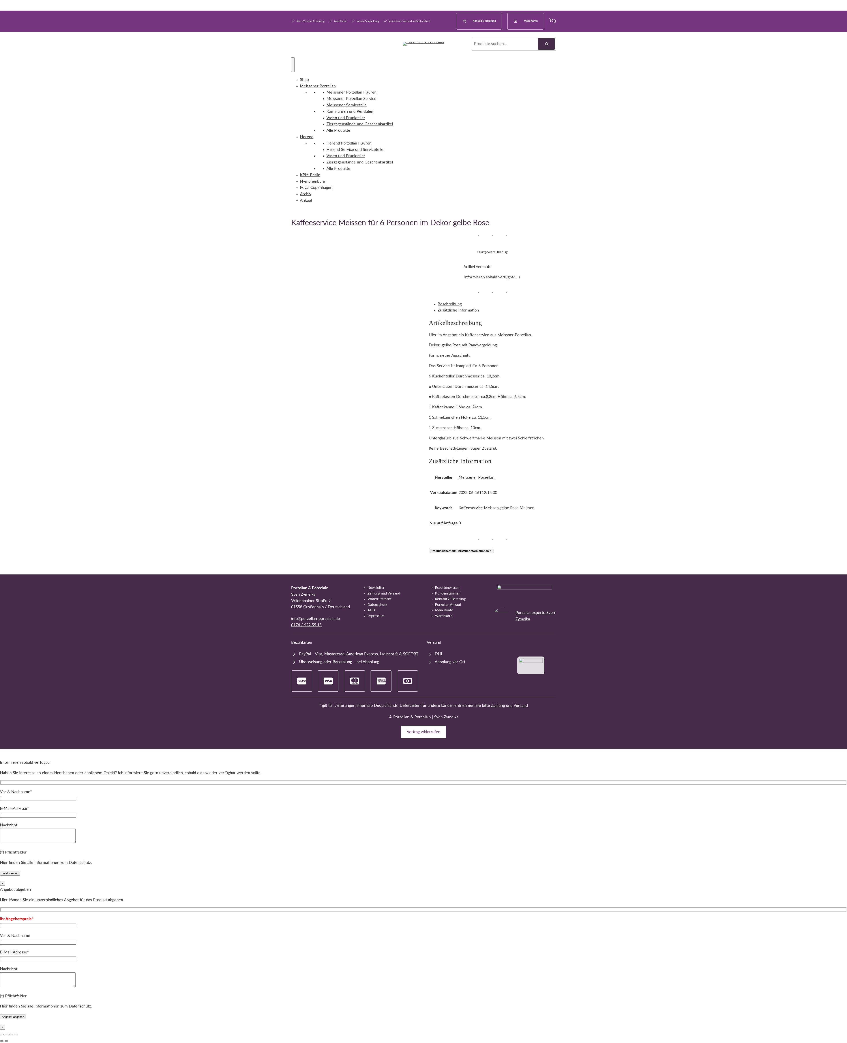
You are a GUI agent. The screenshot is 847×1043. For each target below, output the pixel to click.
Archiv (305, 194)
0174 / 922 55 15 (306, 625)
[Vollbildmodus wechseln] (6, 1034)
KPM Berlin (310, 175)
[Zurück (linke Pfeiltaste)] (2, 1041)
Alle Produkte (338, 131)
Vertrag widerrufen (423, 732)
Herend (306, 137)
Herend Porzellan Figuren (348, 143)
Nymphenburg (312, 182)
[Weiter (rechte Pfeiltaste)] (6, 1041)
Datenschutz (80, 863)
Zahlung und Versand (509, 706)
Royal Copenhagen (316, 188)
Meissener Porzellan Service (351, 99)
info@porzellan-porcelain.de (315, 619)
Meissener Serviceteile (346, 105)
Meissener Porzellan (318, 86)
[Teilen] (11, 1034)
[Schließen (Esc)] (15, 1034)
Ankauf (306, 201)
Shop (304, 80)
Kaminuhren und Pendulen (349, 112)
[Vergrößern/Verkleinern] (2, 1034)
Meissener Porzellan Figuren (351, 92)
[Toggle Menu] (293, 64)
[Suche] (546, 44)
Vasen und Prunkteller (345, 118)
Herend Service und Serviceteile (354, 150)
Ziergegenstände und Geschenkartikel (359, 124)
